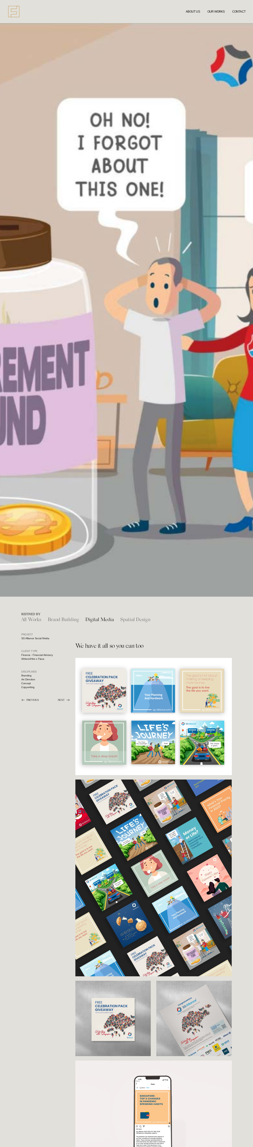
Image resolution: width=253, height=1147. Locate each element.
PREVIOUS (32, 699)
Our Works (216, 11)
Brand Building (63, 620)
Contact (239, 11)
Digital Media (99, 620)
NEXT (61, 699)
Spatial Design (135, 620)
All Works (31, 620)
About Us (193, 11)
